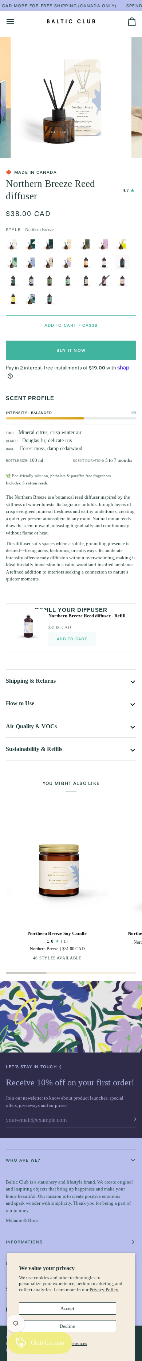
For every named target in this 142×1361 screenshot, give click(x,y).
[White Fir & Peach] (33, 246)
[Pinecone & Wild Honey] (51, 264)
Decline (67, 1326)
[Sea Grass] (88, 246)
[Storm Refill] (124, 264)
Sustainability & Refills (34, 749)
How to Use (20, 703)
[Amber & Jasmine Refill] (15, 300)
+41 (83, 959)
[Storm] (51, 246)
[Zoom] (24, 144)
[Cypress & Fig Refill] (49, 300)
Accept (67, 1308)
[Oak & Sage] (33, 264)
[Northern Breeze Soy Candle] (57, 872)
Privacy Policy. (104, 1289)
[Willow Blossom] (69, 264)
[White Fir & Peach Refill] (15, 282)
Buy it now (71, 350)
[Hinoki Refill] (69, 282)
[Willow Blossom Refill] (124, 282)
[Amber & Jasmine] (124, 246)
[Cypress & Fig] (33, 300)
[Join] (130, 1119)
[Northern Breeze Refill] (106, 264)
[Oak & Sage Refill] (33, 282)
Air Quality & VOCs (31, 726)
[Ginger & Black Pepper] (106, 246)
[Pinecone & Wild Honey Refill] (88, 282)
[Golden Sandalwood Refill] (88, 264)
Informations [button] (24, 1242)
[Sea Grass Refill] (51, 282)
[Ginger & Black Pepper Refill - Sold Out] (106, 282)
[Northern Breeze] (15, 246)
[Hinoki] (15, 264)
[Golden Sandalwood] (69, 246)
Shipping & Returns (31, 681)
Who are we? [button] (23, 1160)
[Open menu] (17, 21)
